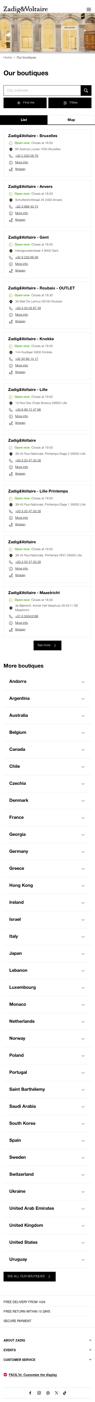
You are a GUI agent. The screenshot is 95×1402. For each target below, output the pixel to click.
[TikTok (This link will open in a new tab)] (65, 1393)
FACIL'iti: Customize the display (33, 1374)
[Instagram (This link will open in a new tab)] (39, 1393)
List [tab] (24, 120)
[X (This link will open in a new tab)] (56, 1393)
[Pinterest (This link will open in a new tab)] (48, 1393)
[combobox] (42, 90)
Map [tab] (71, 120)
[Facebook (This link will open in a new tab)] (30, 1393)
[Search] (86, 90)
